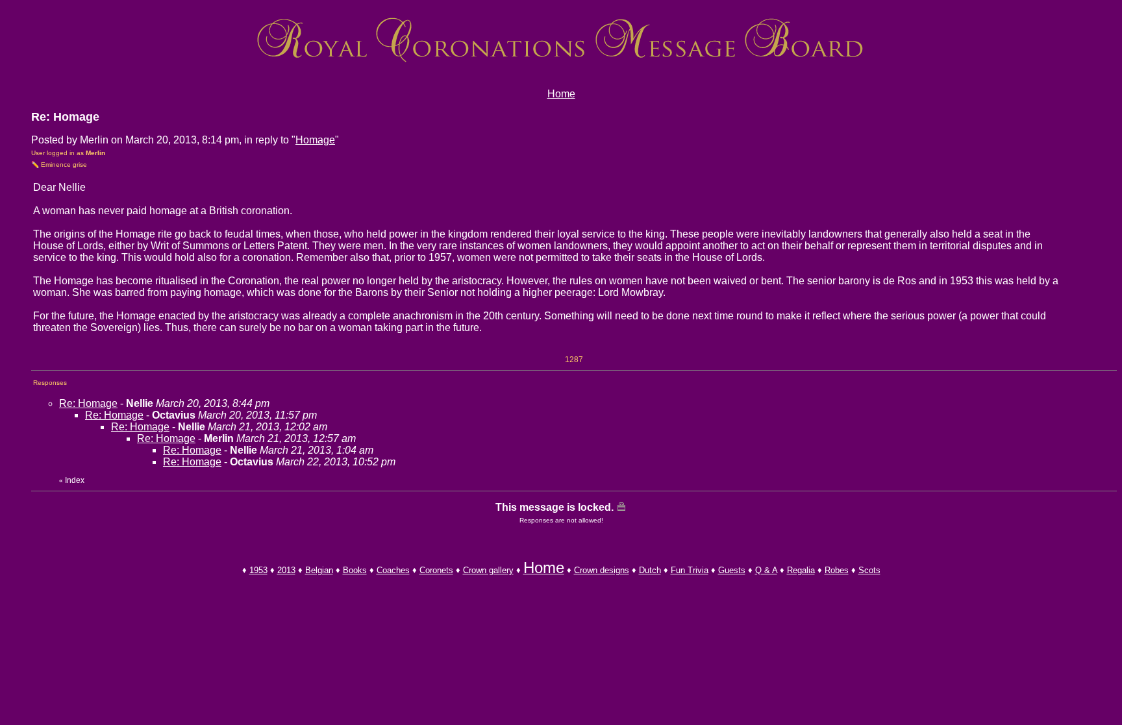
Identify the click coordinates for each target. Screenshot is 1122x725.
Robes (837, 570)
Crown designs (601, 570)
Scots (869, 570)
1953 (258, 570)
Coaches (393, 570)
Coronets (436, 570)
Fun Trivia (689, 570)
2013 (286, 570)
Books (355, 570)
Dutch (650, 570)
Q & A (766, 570)
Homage (315, 139)
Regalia (801, 570)
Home (561, 93)
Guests (731, 570)
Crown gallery (488, 570)
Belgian (319, 570)
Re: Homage (88, 403)
